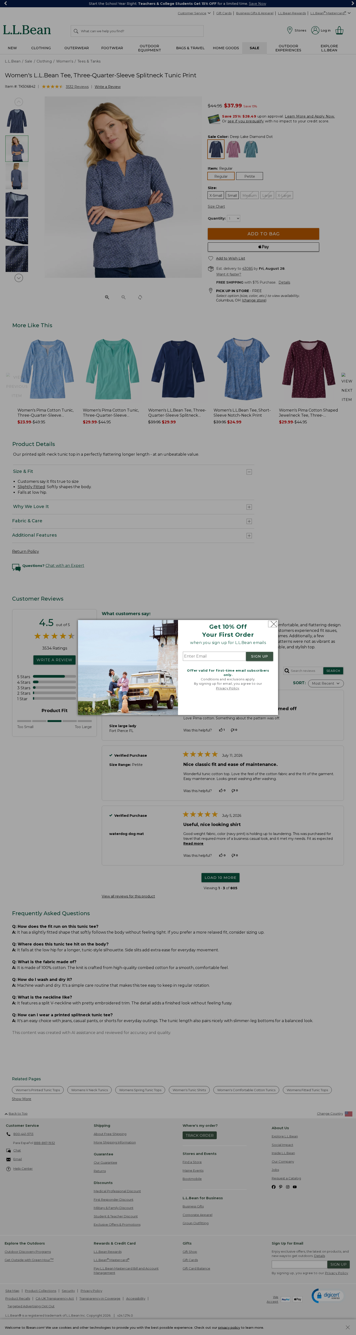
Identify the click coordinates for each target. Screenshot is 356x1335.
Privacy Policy (227, 688)
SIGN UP (259, 656)
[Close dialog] (272, 624)
